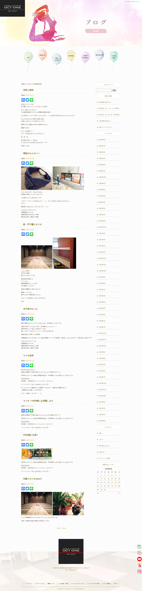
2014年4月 (102, 308)
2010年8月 (102, 421)
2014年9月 (102, 277)
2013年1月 (102, 377)
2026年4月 (102, 152)
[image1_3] (68, 189)
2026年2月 (102, 164)
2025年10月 (102, 177)
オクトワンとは (42, 60)
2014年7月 (102, 289)
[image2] (64, 267)
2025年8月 (102, 183)
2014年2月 (102, 321)
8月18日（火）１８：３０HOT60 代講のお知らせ (110, 108)
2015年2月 (102, 246)
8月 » (119, 493)
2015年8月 (102, 233)
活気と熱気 (28, 90)
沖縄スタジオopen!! (32, 479)
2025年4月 (102, 202)
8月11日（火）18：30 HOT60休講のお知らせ (110, 114)
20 (115, 482)
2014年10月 (102, 271)
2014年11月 (102, 264)
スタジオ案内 (114, 60)
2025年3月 (102, 208)
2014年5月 (102, 302)
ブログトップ (108, 85)
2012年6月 (102, 414)
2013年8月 (102, 358)
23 (101, 486)
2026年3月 (102, 158)
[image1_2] (36, 189)
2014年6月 (102, 296)
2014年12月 (102, 258)
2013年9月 (102, 352)
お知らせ (101, 452)
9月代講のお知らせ (105, 102)
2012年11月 (102, 389)
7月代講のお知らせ (105, 121)
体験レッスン (57, 60)
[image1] (36, 267)
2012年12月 (102, 383)
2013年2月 (102, 371)
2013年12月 (102, 333)
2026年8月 (102, 139)
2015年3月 (102, 239)
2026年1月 (102, 171)
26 (112, 486)
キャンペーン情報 (104, 458)
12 (112, 478)
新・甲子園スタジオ (32, 224)
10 (105, 478)
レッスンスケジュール (85, 60)
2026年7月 (102, 146)
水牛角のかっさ (30, 309)
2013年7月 (102, 364)
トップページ (28, 60)
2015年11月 (102, 227)
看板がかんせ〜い (31, 153)
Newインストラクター (105, 127)
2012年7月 (102, 408)
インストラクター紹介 (99, 60)
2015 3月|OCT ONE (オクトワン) (132, 1)
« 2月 (97, 493)
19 (112, 482)
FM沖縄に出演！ (31, 435)
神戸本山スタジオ (104, 446)
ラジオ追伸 (28, 355)
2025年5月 (102, 196)
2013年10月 (102, 346)
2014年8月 (102, 283)
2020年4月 (102, 221)
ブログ (101, 439)
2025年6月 (102, 189)
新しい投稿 (63, 528)
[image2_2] (36, 459)
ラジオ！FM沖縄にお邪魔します (38, 401)
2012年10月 (102, 396)
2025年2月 (102, 214)
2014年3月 (102, 314)
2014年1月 (102, 327)
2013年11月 (102, 339)
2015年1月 (102, 252)
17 (105, 482)
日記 (100, 433)
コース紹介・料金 (71, 60)
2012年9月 (102, 402)
